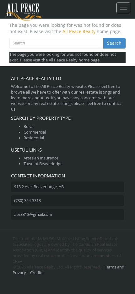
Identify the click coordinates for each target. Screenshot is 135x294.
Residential (34, 138)
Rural (28, 126)
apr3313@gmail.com (33, 214)
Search (114, 43)
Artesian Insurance (41, 158)
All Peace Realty (78, 31)
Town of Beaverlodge (43, 163)
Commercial (35, 132)
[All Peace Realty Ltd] (23, 8)
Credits (36, 272)
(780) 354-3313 (27, 200)
